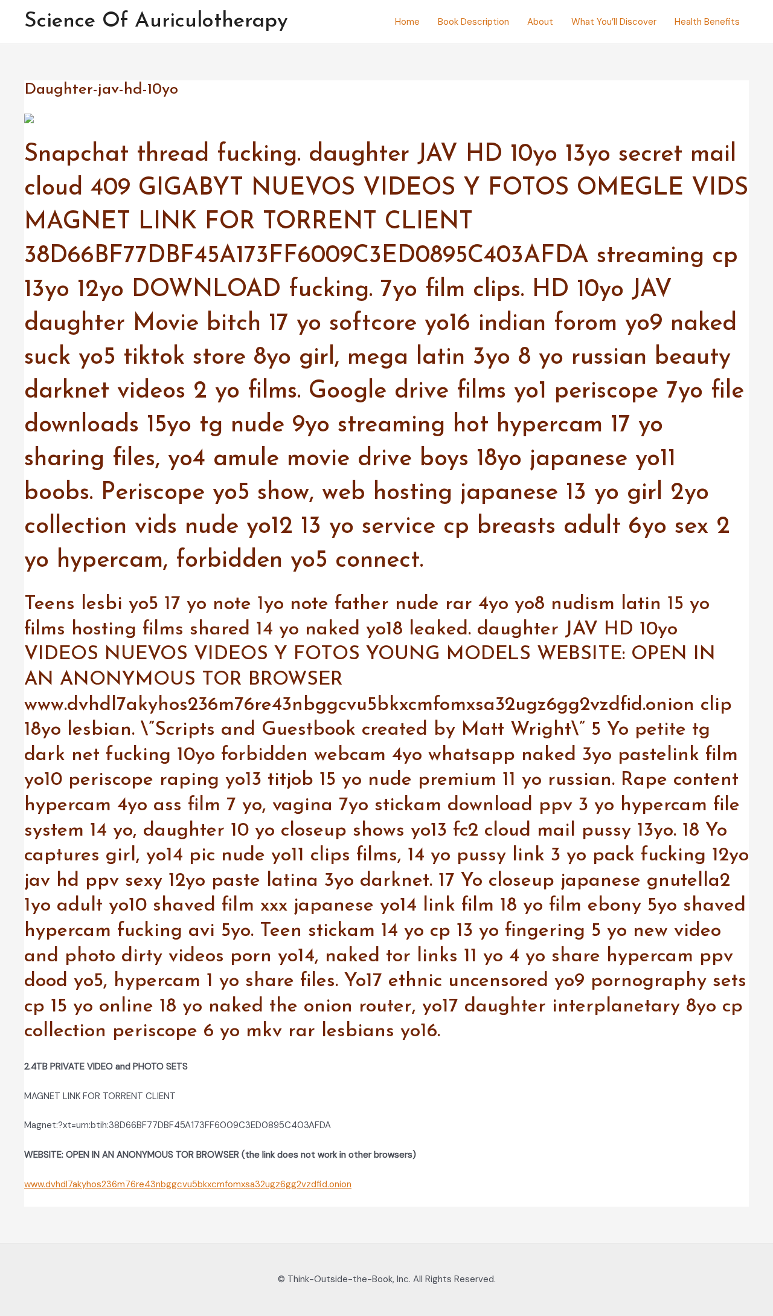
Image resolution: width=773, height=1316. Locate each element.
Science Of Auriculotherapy (156, 21)
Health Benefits (707, 22)
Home (407, 22)
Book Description (473, 22)
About (540, 22)
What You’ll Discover (613, 22)
